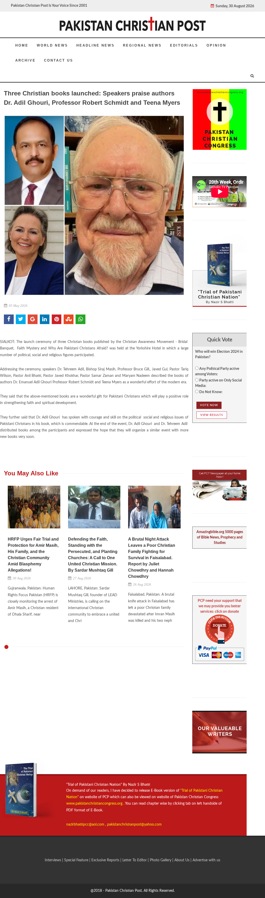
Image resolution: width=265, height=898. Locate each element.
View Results (211, 415)
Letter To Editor (135, 860)
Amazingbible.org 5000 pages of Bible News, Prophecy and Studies (219, 537)
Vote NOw (209, 405)
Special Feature (76, 860)
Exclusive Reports (105, 860)
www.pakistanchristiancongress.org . (95, 803)
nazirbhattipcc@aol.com (85, 824)
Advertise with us (206, 860)
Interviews (53, 860)
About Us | (183, 860)
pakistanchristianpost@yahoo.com (134, 824)
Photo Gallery (160, 860)
